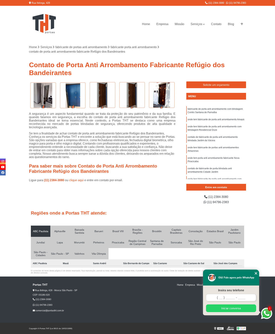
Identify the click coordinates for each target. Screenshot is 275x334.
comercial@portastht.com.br (49, 310)
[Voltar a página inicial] (44, 24)
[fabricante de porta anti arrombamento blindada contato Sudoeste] (73, 95)
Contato (216, 24)
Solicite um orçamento (216, 84)
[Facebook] (3, 172)
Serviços (196, 24)
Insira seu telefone (231, 290)
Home (146, 24)
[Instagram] (3, 161)
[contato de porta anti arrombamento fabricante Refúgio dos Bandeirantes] (102, 95)
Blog (231, 24)
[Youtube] (3, 167)
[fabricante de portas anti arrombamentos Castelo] (161, 95)
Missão (179, 24)
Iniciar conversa (231, 308)
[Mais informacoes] (242, 24)
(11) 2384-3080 (215, 2)
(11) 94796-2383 (237, 2)
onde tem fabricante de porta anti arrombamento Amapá (216, 119)
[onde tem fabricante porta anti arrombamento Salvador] (132, 95)
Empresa (162, 24)
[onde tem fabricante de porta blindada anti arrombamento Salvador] (43, 95)
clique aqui (76, 180)
